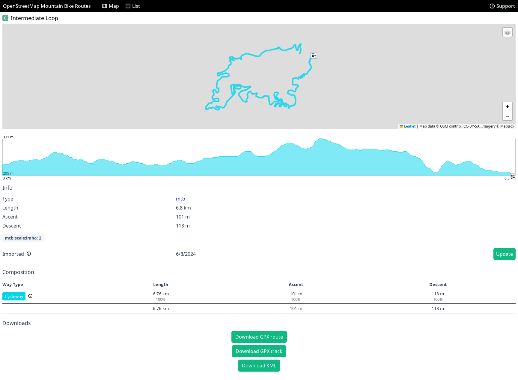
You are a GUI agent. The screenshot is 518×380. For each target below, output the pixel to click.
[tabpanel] (259, 223)
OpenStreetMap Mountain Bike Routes (47, 6)
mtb (180, 198)
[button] (313, 55)
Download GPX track (259, 351)
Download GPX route (259, 336)
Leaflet (409, 126)
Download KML (259, 365)
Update (504, 254)
